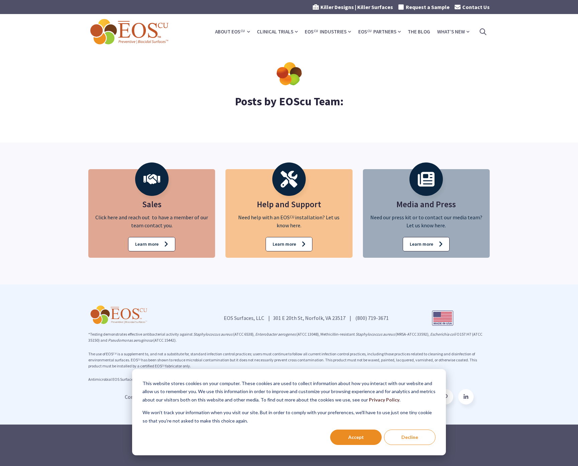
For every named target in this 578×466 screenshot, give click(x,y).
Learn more (147, 244)
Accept (356, 437)
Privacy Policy (384, 399)
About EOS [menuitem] (230, 31)
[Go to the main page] (130, 31)
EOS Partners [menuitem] (377, 31)
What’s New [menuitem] (451, 31)
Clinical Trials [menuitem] (275, 31)
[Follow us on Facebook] (466, 396)
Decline (409, 437)
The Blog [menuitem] (419, 31)
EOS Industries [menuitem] (326, 31)
